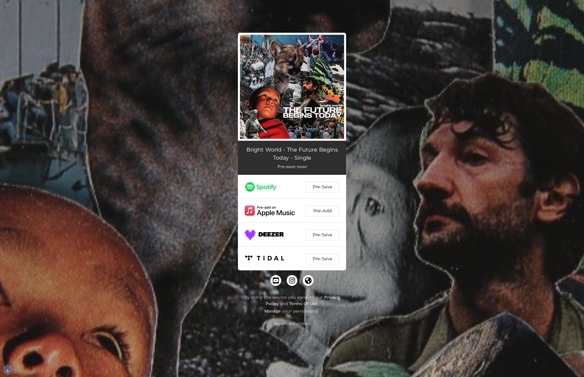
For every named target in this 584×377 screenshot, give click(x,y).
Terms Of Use (303, 303)
